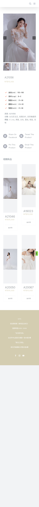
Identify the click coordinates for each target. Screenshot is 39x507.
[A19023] (29, 185)
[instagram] (19, 355)
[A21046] (10, 188)
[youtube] (23, 355)
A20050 (10, 287)
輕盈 (31, 120)
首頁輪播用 (31, 117)
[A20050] (10, 259)
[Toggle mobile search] (30, 3)
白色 (22, 120)
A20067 (28, 287)
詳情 (11, 228)
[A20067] (29, 259)
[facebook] (15, 355)
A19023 (28, 211)
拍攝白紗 (22, 117)
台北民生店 (13, 117)
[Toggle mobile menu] (34, 3)
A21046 (10, 216)
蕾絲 (26, 120)
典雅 (17, 120)
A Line (11, 120)
